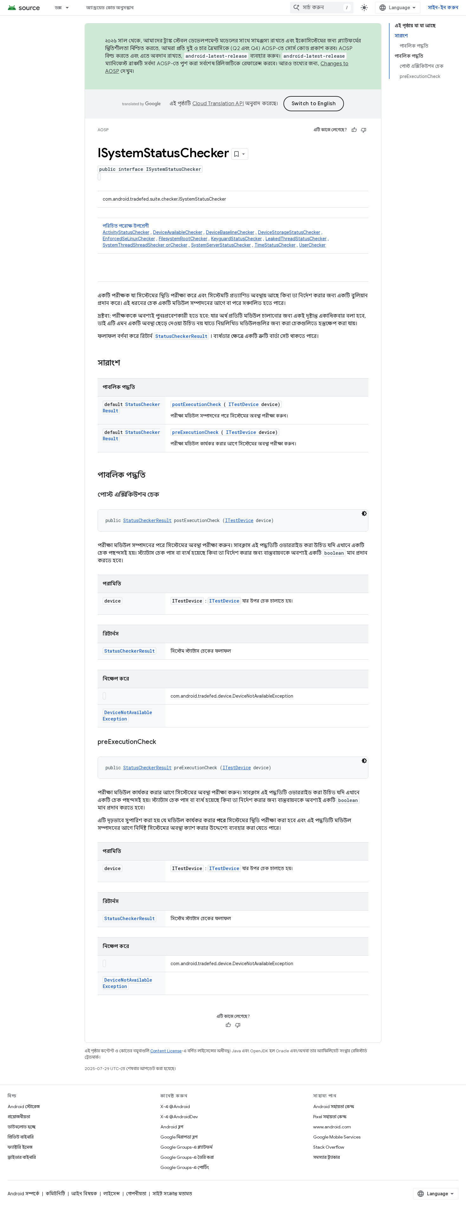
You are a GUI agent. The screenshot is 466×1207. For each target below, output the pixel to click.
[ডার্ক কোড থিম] (364, 513)
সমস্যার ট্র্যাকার (326, 1157)
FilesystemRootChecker (183, 239)
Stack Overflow (328, 1147)
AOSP (103, 129)
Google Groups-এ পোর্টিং (184, 1167)
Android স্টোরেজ (24, 1106)
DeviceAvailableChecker (177, 232)
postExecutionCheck (196, 404)
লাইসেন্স (111, 1193)
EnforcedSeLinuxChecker (129, 239)
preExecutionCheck (195, 432)
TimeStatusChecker (275, 245)
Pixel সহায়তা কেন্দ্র (329, 1117)
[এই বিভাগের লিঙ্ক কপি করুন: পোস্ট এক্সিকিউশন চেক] (167, 495)
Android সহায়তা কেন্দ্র (333, 1106)
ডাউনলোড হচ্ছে (22, 1127)
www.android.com (332, 1127)
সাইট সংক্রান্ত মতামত (172, 1193)
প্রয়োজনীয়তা (19, 1117)
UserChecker (312, 245)
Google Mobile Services (336, 1137)
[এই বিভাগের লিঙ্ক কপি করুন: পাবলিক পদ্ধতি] (153, 476)
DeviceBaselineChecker (230, 232)
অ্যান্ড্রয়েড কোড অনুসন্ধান (109, 7)
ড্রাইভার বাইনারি (22, 1157)
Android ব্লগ (171, 1127)
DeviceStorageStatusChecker (289, 232)
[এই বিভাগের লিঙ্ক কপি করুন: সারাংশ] (128, 363)
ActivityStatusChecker (126, 232)
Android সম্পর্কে (23, 1193)
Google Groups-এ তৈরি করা (187, 1157)
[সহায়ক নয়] (363, 130)
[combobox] (321, 7)
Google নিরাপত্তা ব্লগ (178, 1137)
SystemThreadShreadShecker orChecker (145, 245)
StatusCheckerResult (181, 336)
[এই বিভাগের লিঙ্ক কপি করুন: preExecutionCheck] (164, 742)
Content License (166, 1051)
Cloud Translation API (218, 103)
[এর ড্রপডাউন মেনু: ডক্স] (70, 7)
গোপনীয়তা (136, 1193)
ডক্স (58, 7)
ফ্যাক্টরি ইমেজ (20, 1147)
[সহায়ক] (354, 130)
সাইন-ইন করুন (443, 7)
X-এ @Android (175, 1106)
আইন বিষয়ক (84, 1193)
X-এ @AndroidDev (179, 1117)
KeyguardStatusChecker (236, 239)
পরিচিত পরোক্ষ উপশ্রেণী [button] (216, 235)
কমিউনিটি (55, 1193)
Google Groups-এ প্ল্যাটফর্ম (186, 1147)
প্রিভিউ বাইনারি (21, 1137)
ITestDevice (244, 404)
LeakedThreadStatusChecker (296, 239)
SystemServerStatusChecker (221, 245)
